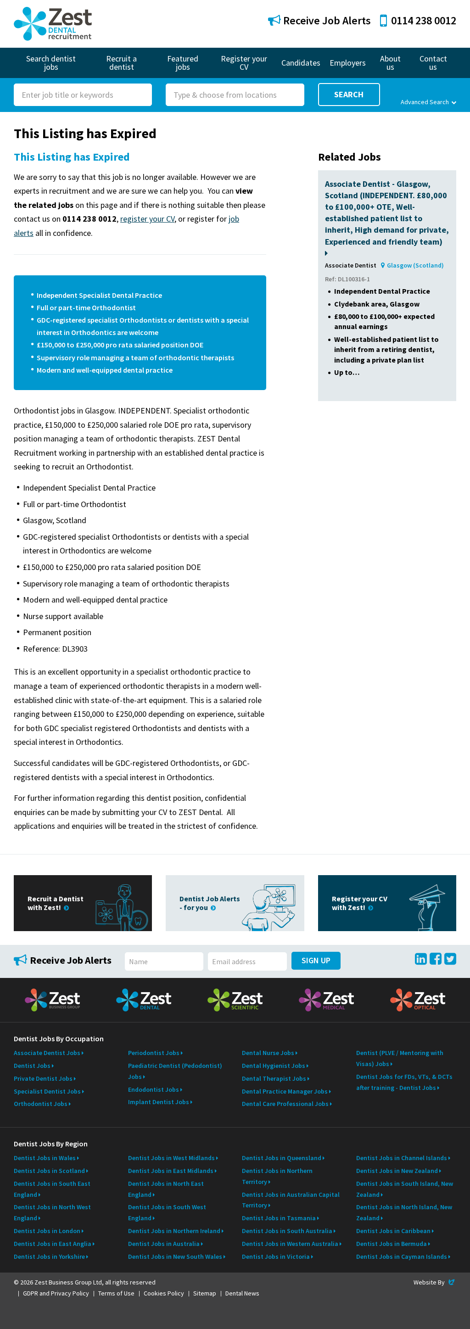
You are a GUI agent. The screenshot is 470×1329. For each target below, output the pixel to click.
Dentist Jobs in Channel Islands (401, 1158)
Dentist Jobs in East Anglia (52, 1244)
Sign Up (316, 960)
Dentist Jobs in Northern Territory (277, 1176)
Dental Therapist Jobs (274, 1078)
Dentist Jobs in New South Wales (175, 1256)
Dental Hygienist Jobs (273, 1065)
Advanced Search (425, 102)
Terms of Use (116, 1293)
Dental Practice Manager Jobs (285, 1091)
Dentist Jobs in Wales (45, 1158)
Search (349, 94)
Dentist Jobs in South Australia (287, 1231)
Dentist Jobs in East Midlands (170, 1171)
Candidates (300, 62)
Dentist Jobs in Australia (164, 1244)
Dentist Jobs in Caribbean (393, 1231)
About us (390, 62)
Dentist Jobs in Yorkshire (49, 1256)
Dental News (242, 1293)
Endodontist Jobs (153, 1089)
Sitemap (204, 1293)
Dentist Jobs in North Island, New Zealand (404, 1212)
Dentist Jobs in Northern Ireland (174, 1231)
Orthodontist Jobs (40, 1104)
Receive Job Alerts (326, 20)
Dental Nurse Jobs (268, 1053)
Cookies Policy (164, 1293)
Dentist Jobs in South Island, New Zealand (404, 1189)
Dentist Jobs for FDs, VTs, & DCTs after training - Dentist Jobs (404, 1082)
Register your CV (244, 62)
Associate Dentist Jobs (47, 1053)
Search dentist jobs (51, 62)
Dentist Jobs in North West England (52, 1212)
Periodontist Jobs (153, 1053)
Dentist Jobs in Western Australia (290, 1244)
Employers (348, 62)
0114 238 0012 (423, 20)
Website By (435, 1282)
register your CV (147, 218)
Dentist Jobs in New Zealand (397, 1171)
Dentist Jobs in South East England (52, 1189)
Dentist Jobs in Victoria (276, 1256)
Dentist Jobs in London (47, 1231)
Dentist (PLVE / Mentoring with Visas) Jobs (399, 1058)
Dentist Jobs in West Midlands (171, 1158)
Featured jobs (182, 62)
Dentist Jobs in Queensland (281, 1158)
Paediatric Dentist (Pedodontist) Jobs (175, 1071)
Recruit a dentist (121, 62)
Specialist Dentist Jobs (47, 1091)
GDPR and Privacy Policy (56, 1293)
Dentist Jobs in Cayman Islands (401, 1256)
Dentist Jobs (32, 1065)
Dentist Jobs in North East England (166, 1189)
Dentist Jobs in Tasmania (279, 1218)
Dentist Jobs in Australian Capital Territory (291, 1200)
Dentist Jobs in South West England (167, 1212)
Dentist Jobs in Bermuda (391, 1244)
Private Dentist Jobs (43, 1078)
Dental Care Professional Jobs (285, 1104)
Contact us (433, 62)
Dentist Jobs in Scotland (49, 1171)
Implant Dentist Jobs (158, 1102)
